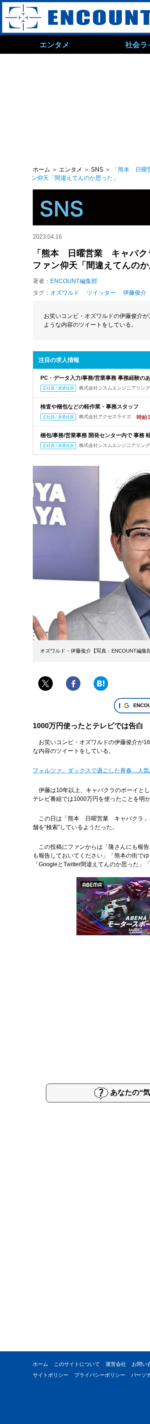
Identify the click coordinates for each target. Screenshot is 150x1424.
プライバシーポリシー (99, 1374)
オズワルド (64, 293)
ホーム (40, 1364)
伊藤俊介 (134, 293)
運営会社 (116, 1364)
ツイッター (101, 293)
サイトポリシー (50, 1374)
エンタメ (55, 44)
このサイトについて (77, 1364)
